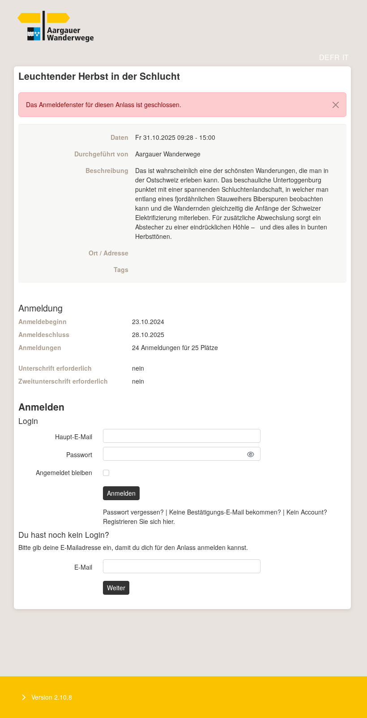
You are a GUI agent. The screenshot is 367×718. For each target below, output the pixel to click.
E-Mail (83, 566)
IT (345, 57)
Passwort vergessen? (133, 511)
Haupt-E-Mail (73, 436)
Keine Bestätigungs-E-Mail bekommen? (225, 511)
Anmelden (121, 493)
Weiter (116, 587)
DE (324, 57)
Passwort (79, 454)
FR (335, 57)
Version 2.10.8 (51, 696)
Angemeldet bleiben (64, 472)
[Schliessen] (335, 105)
